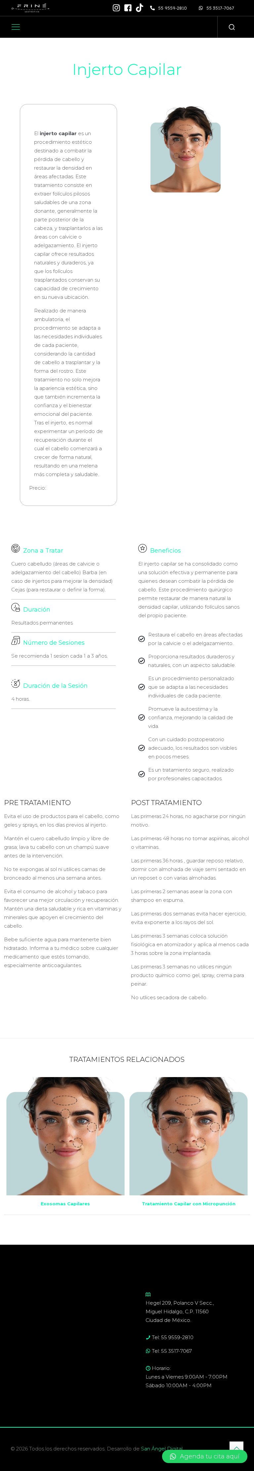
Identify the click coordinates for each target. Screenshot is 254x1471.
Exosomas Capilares (65, 1203)
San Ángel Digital (162, 1448)
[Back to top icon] (236, 1448)
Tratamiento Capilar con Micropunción (188, 1203)
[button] (204, 1456)
